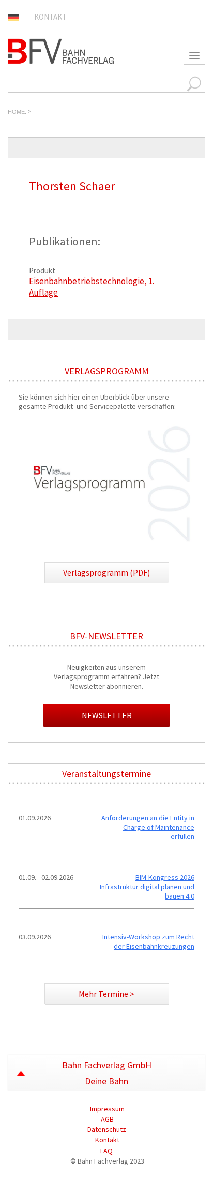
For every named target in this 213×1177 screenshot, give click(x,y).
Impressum (106, 1108)
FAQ (106, 1150)
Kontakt (50, 17)
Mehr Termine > (106, 994)
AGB (106, 1119)
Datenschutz (106, 1129)
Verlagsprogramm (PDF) (106, 572)
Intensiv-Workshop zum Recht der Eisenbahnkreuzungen (148, 941)
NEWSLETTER (107, 715)
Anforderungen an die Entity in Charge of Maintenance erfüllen (147, 827)
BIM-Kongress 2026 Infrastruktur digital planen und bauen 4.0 (147, 887)
